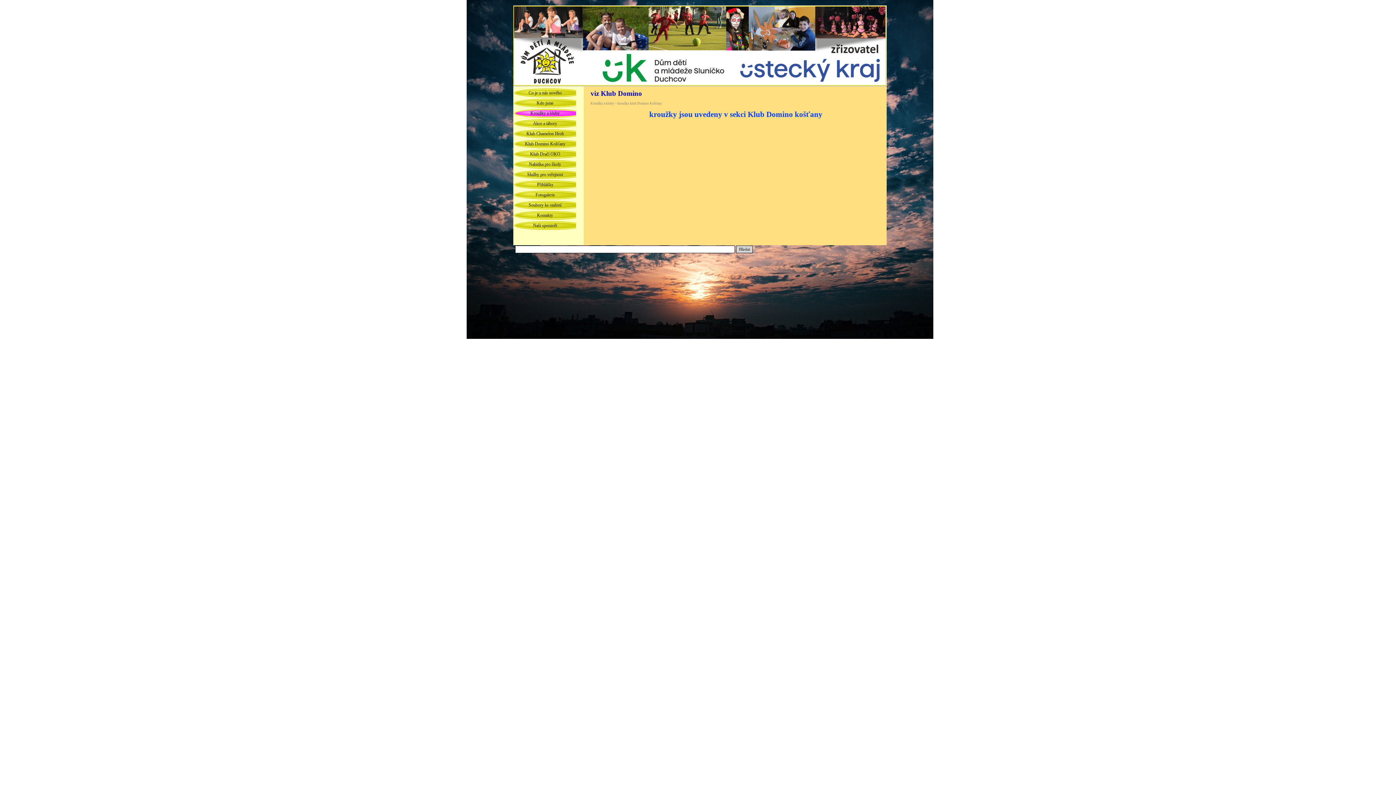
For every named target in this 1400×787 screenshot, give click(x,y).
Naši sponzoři (545, 225)
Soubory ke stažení (545, 205)
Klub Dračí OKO (545, 154)
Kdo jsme (545, 103)
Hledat (744, 249)
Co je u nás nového (545, 92)
